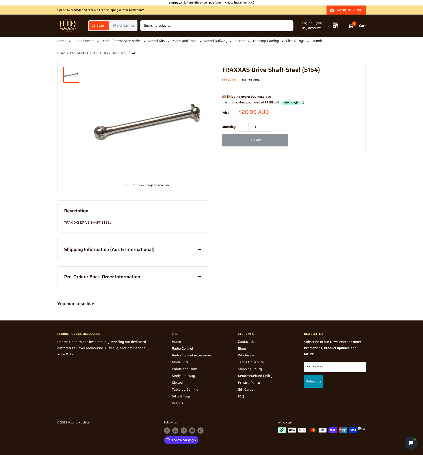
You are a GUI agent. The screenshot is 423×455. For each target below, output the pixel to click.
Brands (317, 40)
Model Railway (215, 40)
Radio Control (84, 40)
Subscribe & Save (349, 9)
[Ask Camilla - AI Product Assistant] (411, 442)
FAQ (241, 396)
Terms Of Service (251, 362)
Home (61, 40)
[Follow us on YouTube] (192, 430)
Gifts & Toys (295, 40)
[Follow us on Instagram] (184, 430)
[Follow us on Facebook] (167, 430)
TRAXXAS (228, 80)
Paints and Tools (184, 40)
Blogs (242, 348)
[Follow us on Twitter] (175, 430)
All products (77, 53)
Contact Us (246, 341)
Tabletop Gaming (265, 40)
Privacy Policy (249, 382)
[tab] (99, 25)
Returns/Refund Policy (255, 375)
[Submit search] (288, 26)
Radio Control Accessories (121, 40)
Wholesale (246, 355)
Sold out (255, 140)
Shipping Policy (250, 369)
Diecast (239, 40)
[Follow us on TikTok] (200, 430)
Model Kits (156, 40)
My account (311, 28)
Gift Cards (245, 389)
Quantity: (229, 126)
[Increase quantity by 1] (267, 126)
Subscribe (313, 381)
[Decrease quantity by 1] (243, 126)
